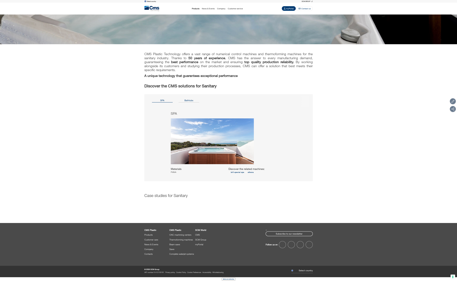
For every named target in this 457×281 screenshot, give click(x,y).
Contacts (148, 254)
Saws (171, 249)
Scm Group (306, 1)
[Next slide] (303, 144)
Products (195, 8)
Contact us (306, 8)
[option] (162, 101)
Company (221, 8)
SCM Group (200, 239)
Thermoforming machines (181, 239)
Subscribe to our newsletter (289, 233)
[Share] (453, 109)
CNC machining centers (180, 234)
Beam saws (174, 244)
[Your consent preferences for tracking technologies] (453, 277)
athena (251, 172)
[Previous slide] (153, 144)
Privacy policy (170, 272)
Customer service (235, 8)
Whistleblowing (218, 272)
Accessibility (206, 272)
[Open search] (247, 9)
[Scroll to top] (453, 266)
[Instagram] (309, 244)
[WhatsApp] (300, 244)
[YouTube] (282, 244)
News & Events (208, 8)
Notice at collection (228, 279)
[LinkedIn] (291, 244)
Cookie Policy (181, 272)
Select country (306, 270)
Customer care (151, 239)
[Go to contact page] (453, 101)
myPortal (290, 8)
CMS (197, 234)
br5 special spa (237, 172)
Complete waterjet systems (181, 254)
